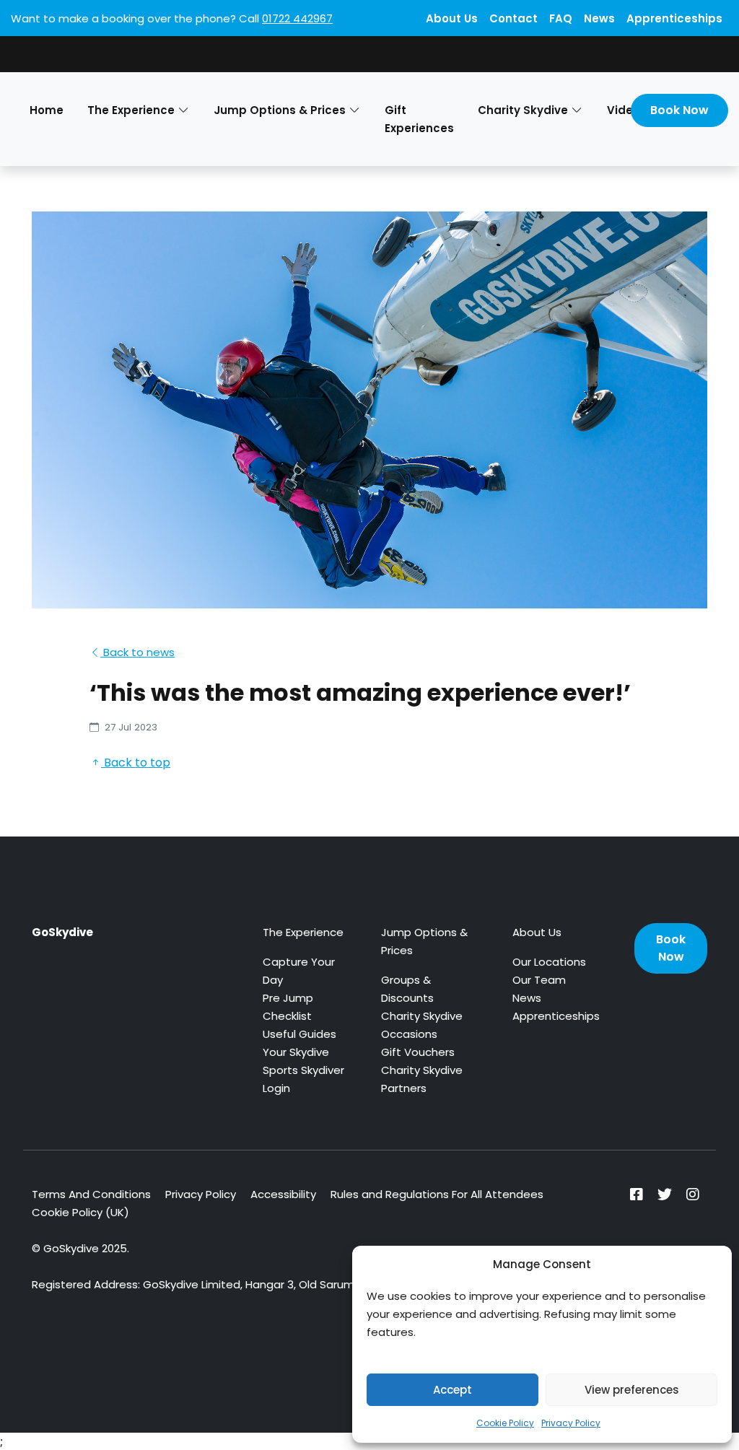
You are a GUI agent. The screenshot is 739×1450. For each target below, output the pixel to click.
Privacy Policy (570, 1423)
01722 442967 (297, 18)
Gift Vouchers (418, 1052)
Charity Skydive (422, 1015)
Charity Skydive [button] (523, 110)
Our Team (539, 979)
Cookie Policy (505, 1423)
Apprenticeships (674, 18)
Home (47, 110)
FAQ (560, 18)
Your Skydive (296, 1052)
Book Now (679, 110)
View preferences (632, 1389)
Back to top (135, 762)
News (599, 18)
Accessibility (283, 1194)
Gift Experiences (419, 119)
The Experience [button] (131, 110)
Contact (513, 18)
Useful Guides (299, 1033)
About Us (452, 18)
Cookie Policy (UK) (80, 1212)
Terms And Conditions (91, 1194)
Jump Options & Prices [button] (280, 110)
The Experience (303, 932)
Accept (452, 1389)
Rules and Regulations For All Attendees (437, 1194)
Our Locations (549, 961)
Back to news (137, 652)
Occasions (409, 1033)
